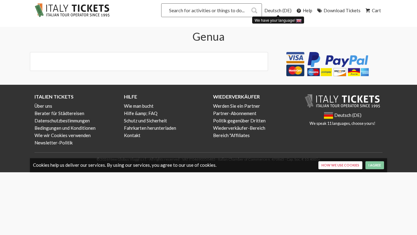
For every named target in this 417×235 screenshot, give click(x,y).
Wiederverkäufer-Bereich (239, 128)
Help (307, 10)
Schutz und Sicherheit (145, 120)
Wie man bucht (139, 106)
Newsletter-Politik (53, 142)
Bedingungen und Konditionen (65, 128)
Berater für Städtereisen (59, 113)
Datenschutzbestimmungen (62, 120)
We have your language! (275, 20)
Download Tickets (342, 10)
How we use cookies (340, 165)
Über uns (43, 106)
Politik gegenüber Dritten (239, 120)
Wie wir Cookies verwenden (62, 135)
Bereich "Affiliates (231, 135)
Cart (376, 10)
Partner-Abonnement (234, 113)
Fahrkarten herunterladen (150, 128)
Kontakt (132, 135)
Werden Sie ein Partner (236, 106)
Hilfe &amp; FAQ (141, 113)
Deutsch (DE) (278, 10)
